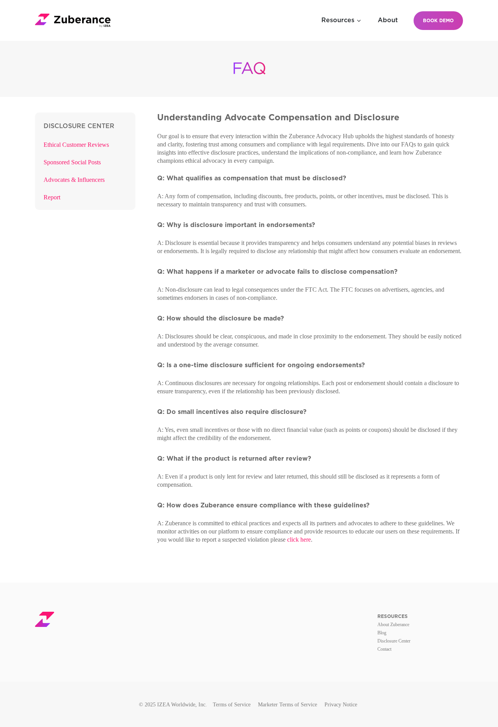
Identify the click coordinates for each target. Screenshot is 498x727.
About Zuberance (393, 624)
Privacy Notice (340, 705)
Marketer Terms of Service (287, 705)
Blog (381, 632)
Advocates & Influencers (74, 179)
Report (52, 197)
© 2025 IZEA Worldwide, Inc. (173, 705)
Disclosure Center (393, 641)
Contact (384, 649)
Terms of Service (232, 705)
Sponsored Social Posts (72, 162)
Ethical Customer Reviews (76, 144)
